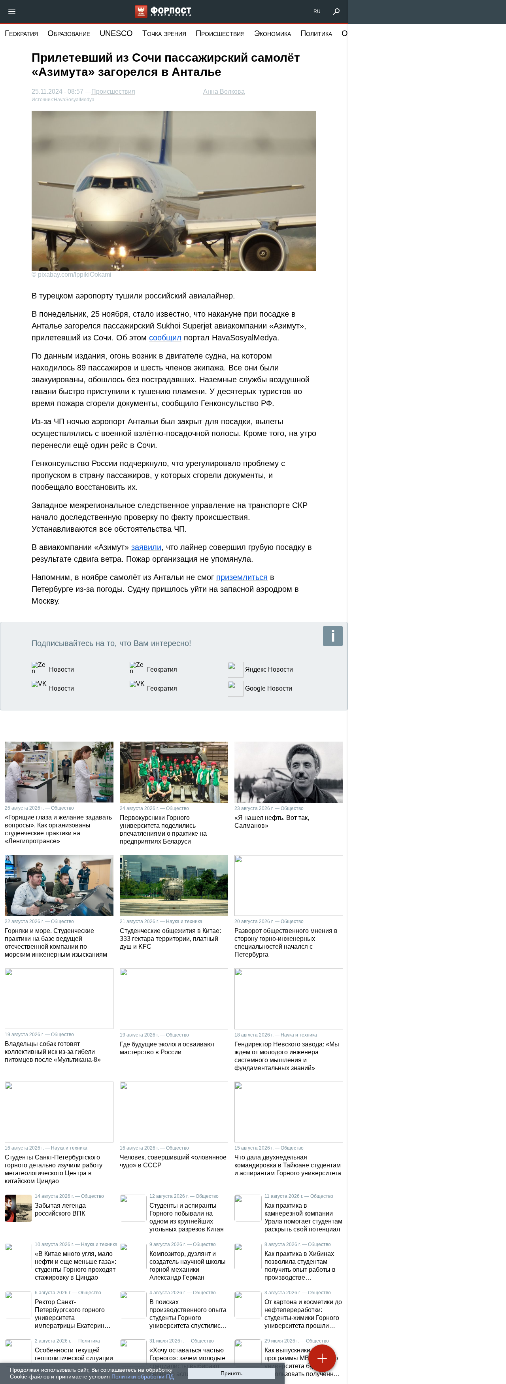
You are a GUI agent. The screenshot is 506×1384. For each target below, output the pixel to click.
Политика (316, 33)
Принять (231, 1373)
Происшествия (220, 33)
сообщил (165, 337)
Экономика (272, 33)
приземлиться (242, 577)
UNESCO (116, 33)
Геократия (21, 33)
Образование (68, 33)
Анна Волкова (224, 91)
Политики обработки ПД (142, 1376)
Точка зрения (164, 33)
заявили (146, 547)
